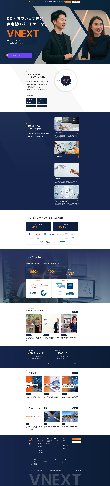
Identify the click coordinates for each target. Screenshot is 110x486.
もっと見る (74, 311)
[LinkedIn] (78, 470)
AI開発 (39, 102)
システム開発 (40, 99)
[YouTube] (80, 470)
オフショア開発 (29, 99)
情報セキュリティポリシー (40, 470)
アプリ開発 (29, 102)
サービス (38, 438)
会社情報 (55, 438)
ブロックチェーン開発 (30, 105)
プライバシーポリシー (32, 470)
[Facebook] (77, 470)
